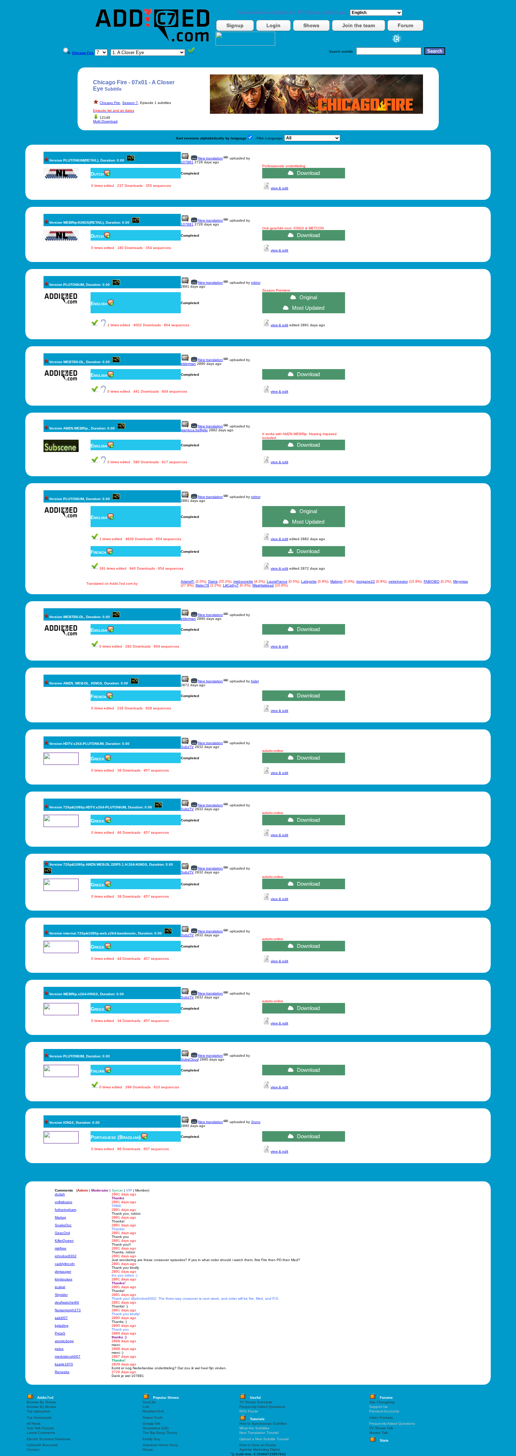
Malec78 (202, 585)
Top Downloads (39, 1417)
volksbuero (63, 1202)
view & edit (279, 188)
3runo (255, 1122)
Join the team (358, 25)
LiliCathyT (231, 585)
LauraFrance (277, 581)
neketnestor (398, 581)
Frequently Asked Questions (262, 1407)
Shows (311, 25)
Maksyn (336, 581)
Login (273, 25)
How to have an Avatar (257, 1445)
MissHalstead (263, 585)
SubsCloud (190, 1059)
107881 (187, 162)
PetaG (60, 1333)
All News (33, 1423)
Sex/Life (149, 1402)
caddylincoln (65, 1264)
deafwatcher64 (67, 1302)
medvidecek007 (67, 1356)
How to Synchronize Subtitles (263, 1423)
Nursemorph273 (68, 1310)
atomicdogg (64, 1341)
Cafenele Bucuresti (42, 1445)
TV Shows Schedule (255, 1402)
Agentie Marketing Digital (259, 1449)
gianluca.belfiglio (194, 430)
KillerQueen (64, 1240)
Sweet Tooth (153, 1417)
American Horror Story (160, 1445)
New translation (210, 158)
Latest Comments (41, 1433)
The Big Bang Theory (160, 1433)
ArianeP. (187, 581)
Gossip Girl (151, 1423)
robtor (255, 282)
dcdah (60, 1194)
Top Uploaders (38, 1411)
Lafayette (309, 581)
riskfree (60, 1248)
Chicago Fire (110, 103)
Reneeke (62, 1372)
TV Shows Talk (381, 1428)
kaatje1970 (64, 1364)
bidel (255, 681)
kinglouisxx (63, 1279)
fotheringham (65, 1210)
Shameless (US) (155, 1428)
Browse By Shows (41, 1402)
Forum (405, 25)
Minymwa (460, 581)
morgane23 (365, 581)
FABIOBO (431, 581)
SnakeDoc (63, 1225)
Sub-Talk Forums (40, 1428)
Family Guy (151, 1439)
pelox (59, 1349)
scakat (60, 1287)
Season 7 (130, 103)
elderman (188, 364)
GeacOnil (62, 1233)
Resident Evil (153, 1411)
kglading (61, 1325)
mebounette (243, 581)
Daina (213, 581)
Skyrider (61, 1295)
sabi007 (61, 1318)
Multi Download (105, 121)
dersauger (63, 1271)
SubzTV (187, 747)
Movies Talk (378, 1433)
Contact (33, 1449)
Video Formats (381, 1417)
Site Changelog (382, 1402)
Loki (146, 1407)
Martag (60, 1217)
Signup (235, 25)
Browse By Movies (41, 1407)
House (148, 1449)
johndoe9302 (66, 1256)
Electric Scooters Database (49, 1439)
